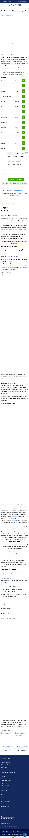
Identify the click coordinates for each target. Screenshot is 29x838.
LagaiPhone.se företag (6, 780)
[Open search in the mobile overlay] (4, 5)
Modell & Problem (5, 172)
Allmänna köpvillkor (5, 806)
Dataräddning (16, 529)
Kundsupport (3, 821)
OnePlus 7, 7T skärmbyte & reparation (21, 747)
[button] (2, 5)
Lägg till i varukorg (15, 179)
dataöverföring (22, 529)
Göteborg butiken (15, 516)
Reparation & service (5, 823)
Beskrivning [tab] (4, 201)
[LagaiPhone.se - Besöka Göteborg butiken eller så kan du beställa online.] (14, 5)
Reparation (3, 160)
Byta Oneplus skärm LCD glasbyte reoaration (13, 190)
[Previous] (1, 742)
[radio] (10, 154)
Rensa (26, 152)
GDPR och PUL (4, 790)
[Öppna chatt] (25, 835)
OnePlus (6, 188)
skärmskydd (14, 520)
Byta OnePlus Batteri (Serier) (7, 747)
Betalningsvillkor (4, 809)
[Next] (28, 742)
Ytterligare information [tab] (7, 203)
